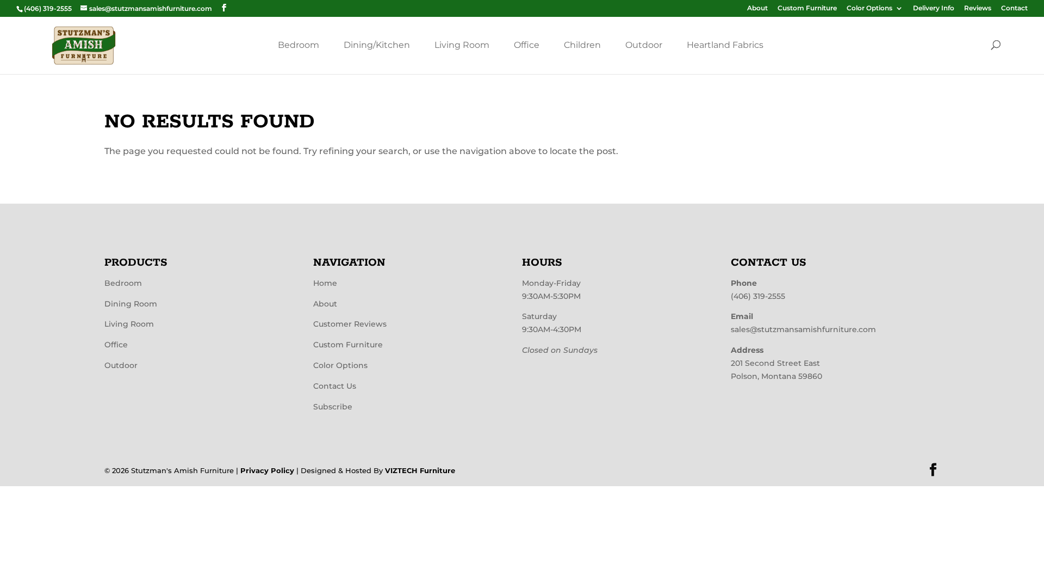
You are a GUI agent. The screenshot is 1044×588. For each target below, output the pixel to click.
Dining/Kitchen (377, 45)
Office (526, 45)
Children (582, 45)
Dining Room (130, 304)
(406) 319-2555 (758, 296)
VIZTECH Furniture (420, 470)
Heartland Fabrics (725, 45)
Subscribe (332, 407)
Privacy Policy (267, 470)
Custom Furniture (807, 8)
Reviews (977, 8)
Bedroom (298, 45)
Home (325, 283)
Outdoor (643, 45)
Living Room (461, 45)
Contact (1014, 8)
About (757, 8)
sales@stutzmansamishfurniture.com (803, 329)
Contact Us (334, 386)
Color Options (869, 8)
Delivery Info (933, 8)
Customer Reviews (350, 324)
